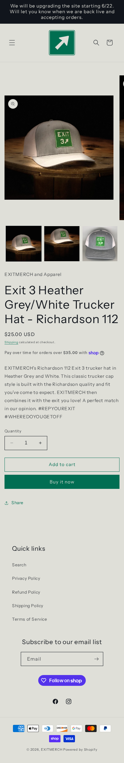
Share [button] (17, 502)
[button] (12, 42)
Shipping (11, 342)
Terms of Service (29, 619)
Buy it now (62, 482)
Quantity (13, 430)
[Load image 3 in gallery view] (100, 243)
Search (19, 565)
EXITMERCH (51, 749)
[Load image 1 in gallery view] (23, 243)
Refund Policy (26, 592)
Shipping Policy (27, 605)
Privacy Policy (26, 578)
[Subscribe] (96, 659)
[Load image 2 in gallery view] (61, 243)
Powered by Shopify (80, 749)
